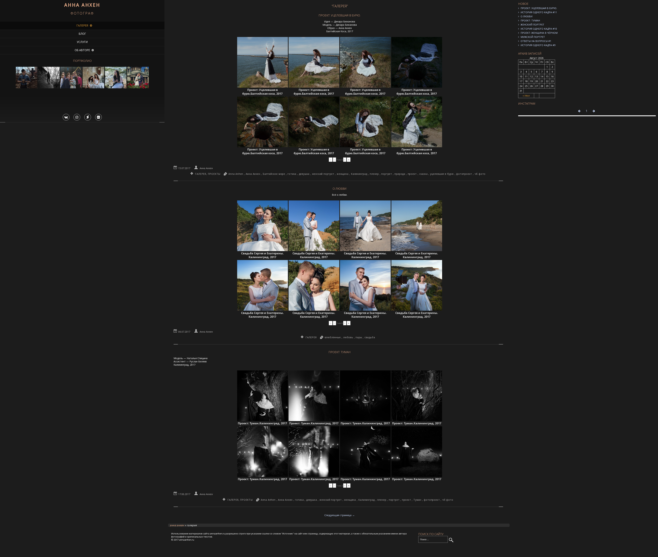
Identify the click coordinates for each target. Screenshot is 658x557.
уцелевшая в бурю (442, 173)
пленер (374, 173)
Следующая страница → (339, 515)
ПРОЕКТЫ (214, 173)
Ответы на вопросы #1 (536, 41)
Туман (417, 499)
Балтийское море (274, 173)
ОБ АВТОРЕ (82, 50)
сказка (423, 173)
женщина (343, 173)
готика (292, 173)
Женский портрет (532, 24)
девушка (304, 173)
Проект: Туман (530, 20)
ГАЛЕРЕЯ (82, 25)
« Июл (526, 95)
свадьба (369, 337)
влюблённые (333, 337)
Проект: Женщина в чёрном (539, 32)
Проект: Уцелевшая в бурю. (539, 8)
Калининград (359, 173)
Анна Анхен (206, 168)
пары (359, 337)
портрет (386, 173)
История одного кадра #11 (539, 12)
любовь (348, 337)
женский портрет (323, 173)
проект (412, 173)
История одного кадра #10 (539, 28)
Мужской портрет (533, 37)
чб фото (480, 173)
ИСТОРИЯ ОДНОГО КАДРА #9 (538, 45)
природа (399, 173)
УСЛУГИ (82, 42)
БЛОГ (82, 34)
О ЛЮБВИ (526, 16)
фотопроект (464, 173)
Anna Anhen (235, 173)
